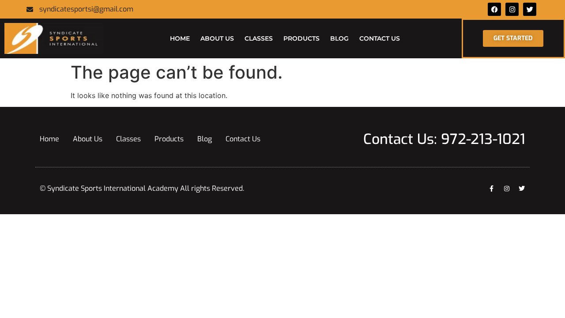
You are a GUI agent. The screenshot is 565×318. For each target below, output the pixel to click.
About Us (217, 38)
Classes (259, 38)
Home (180, 38)
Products (301, 38)
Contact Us (379, 38)
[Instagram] (507, 189)
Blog (339, 38)
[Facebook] (494, 9)
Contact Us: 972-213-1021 (444, 139)
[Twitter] (529, 9)
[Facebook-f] (492, 189)
